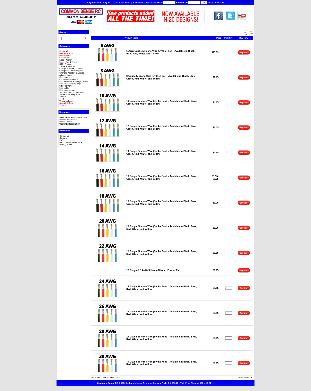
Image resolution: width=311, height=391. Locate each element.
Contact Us (64, 136)
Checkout (138, 2)
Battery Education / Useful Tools (73, 117)
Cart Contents (122, 2)
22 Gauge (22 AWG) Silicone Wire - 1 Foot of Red (153, 270)
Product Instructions (68, 119)
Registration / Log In (98, 2)
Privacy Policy (65, 144)
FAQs (61, 140)
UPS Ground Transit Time (70, 142)
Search (62, 32)
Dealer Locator (216, 2)
